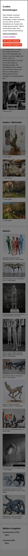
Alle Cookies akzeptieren (12, 45)
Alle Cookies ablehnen (11, 41)
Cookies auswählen (9, 37)
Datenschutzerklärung (10, 33)
